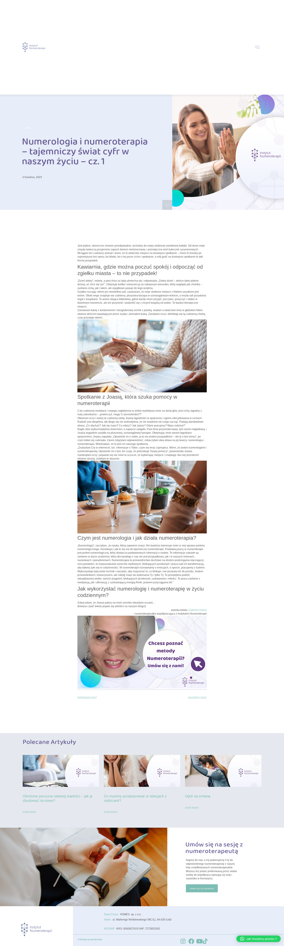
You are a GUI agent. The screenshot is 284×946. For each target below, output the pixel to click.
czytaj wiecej (29, 812)
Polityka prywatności (90, 939)
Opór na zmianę (197, 796)
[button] (258, 938)
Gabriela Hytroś (198, 610)
